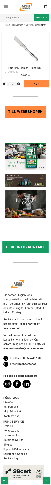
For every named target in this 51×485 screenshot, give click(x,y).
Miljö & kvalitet (12, 411)
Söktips (7, 445)
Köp (36, 84)
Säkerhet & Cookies (15, 454)
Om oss (8, 402)
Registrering (10, 459)
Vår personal (10, 407)
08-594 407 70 (22, 358)
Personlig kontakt (25, 247)
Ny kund (8, 426)
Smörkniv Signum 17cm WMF (25, 68)
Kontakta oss (11, 416)
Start (7, 25)
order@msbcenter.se (29, 348)
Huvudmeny (17, 25)
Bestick (29, 25)
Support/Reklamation (16, 449)
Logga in (41, 17)
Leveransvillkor (12, 435)
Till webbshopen (25, 111)
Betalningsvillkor (13, 440)
